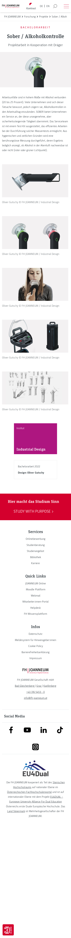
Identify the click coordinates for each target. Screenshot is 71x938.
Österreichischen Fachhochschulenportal (29, 792)
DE (41, 6)
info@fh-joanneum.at (35, 698)
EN (47, 6)
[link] (35, 538)
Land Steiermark (16, 811)
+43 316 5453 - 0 (35, 692)
